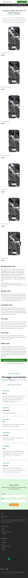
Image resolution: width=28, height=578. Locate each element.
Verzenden (4, 533)
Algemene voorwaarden (6, 532)
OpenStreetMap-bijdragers (19, 572)
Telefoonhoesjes (8, 4)
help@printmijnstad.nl (5, 516)
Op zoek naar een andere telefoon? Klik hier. (14, 363)
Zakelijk (3, 547)
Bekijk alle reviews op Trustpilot (14, 384)
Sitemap (3, 549)
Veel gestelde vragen (6, 546)
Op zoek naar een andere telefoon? (14, 14)
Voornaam (3, 494)
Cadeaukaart (4, 542)
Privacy (3, 530)
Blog (3, 544)
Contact (3, 528)
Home (2, 4)
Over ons (3, 540)
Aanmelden (14, 505)
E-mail (2, 498)
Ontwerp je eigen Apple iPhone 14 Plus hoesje (14, 360)
